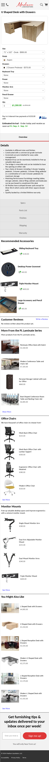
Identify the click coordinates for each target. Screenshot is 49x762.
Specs (23, 203)
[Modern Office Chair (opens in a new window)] (9, 495)
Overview (23, 137)
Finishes (23, 218)
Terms (24, 757)
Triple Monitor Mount (28, 576)
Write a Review (42, 319)
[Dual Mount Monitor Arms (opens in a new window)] (9, 568)
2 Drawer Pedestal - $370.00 (18, 68)
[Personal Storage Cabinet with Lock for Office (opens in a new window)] (9, 390)
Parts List (23, 210)
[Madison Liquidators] (25, 7)
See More (6, 500)
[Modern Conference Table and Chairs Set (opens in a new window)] (10, 369)
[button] (35, 735)
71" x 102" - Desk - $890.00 (15, 52)
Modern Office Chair (27, 486)
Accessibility (5, 757)
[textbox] (11, 735)
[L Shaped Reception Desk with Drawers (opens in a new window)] (10, 650)
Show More (6, 412)
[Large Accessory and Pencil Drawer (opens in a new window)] (8, 312)
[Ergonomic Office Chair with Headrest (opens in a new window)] (9, 478)
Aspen (9, 60)
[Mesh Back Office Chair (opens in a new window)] (9, 442)
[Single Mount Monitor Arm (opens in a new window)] (9, 533)
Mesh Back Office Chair (28, 433)
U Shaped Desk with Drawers (31, 624)
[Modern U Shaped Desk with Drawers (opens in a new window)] (10, 666)
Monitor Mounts (11, 506)
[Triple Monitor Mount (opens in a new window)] (9, 291)
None (6, 75)
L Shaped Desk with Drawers (31, 607)
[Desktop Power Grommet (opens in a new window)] (8, 277)
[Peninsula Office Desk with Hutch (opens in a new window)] (10, 353)
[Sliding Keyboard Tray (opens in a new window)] (9, 254)
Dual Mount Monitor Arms (29, 559)
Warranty (23, 233)
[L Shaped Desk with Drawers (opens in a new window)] (10, 613)
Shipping (23, 226)
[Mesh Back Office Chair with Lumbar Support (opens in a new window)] (9, 460)
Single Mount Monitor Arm (29, 523)
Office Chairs (8, 418)
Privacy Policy (15, 757)
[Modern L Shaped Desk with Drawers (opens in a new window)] (10, 702)
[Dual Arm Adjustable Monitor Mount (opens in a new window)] (9, 550)
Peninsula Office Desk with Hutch (33, 345)
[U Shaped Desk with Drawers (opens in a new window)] (10, 630)
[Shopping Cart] (46, 6)
